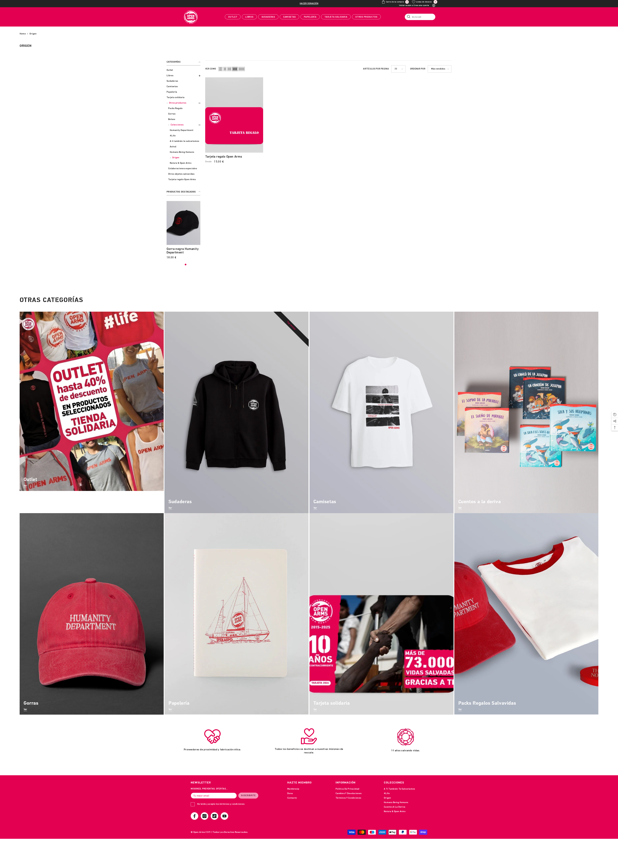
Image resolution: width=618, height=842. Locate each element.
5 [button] (186, 264)
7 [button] (194, 264)
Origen (33, 34)
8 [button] (198, 264)
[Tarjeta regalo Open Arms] (234, 115)
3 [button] (177, 264)
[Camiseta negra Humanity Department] (201, 223)
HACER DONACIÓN (309, 3)
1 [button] (169, 264)
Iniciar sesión (405, 5)
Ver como (210, 69)
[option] (200, 231)
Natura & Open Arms (180, 163)
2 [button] (173, 264)
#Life (173, 136)
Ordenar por (417, 69)
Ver (25, 486)
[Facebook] (194, 816)
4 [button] (181, 264)
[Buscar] (420, 17)
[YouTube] (224, 816)
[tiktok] (214, 816)
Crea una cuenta (421, 5)
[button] (183, 75)
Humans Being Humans (182, 152)
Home (23, 34)
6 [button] (190, 264)
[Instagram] (204, 816)
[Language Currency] (433, 5)
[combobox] (420, 17)
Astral (173, 147)
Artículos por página (376, 69)
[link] (212, 743)
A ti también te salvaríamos (184, 141)
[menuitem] (183, 70)
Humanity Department (181, 130)
